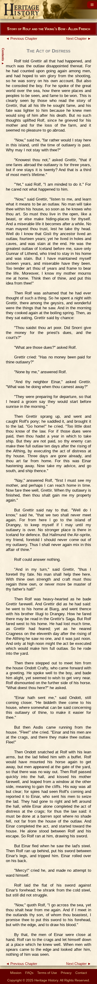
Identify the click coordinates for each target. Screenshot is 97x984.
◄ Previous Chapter (21, 38)
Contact (81, 973)
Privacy (66, 973)
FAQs (29, 973)
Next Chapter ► (78, 38)
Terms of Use (47, 973)
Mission (15, 973)
